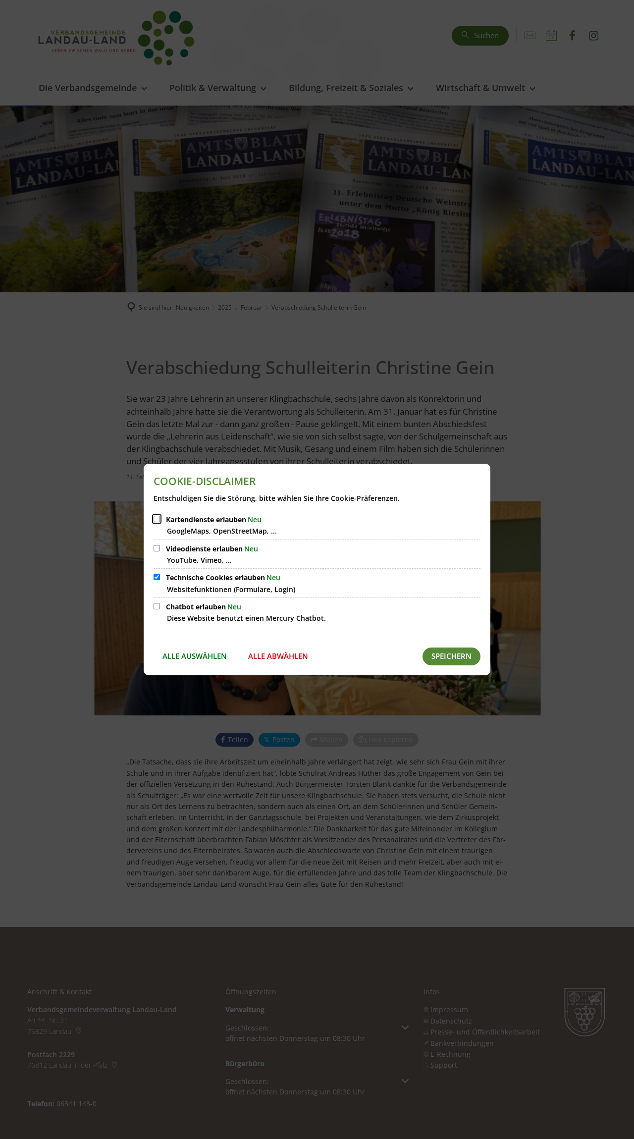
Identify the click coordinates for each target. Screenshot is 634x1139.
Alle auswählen (194, 656)
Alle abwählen (278, 656)
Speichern (451, 656)
